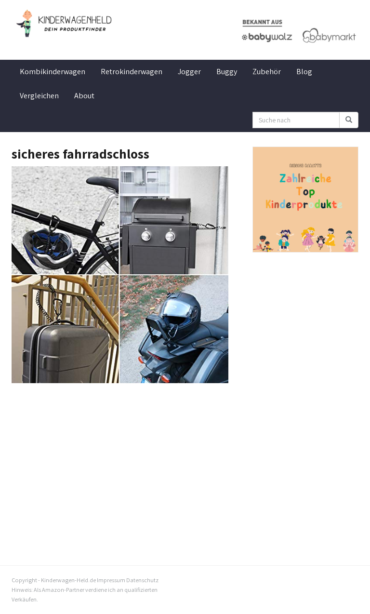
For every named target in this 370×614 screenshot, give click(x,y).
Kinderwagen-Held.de (68, 580)
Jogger (189, 72)
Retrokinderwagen (131, 72)
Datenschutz (142, 580)
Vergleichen (39, 96)
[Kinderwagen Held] (65, 23)
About (84, 96)
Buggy (226, 72)
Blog (304, 72)
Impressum (111, 580)
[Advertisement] (125, 455)
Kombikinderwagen (52, 72)
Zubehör (266, 72)
